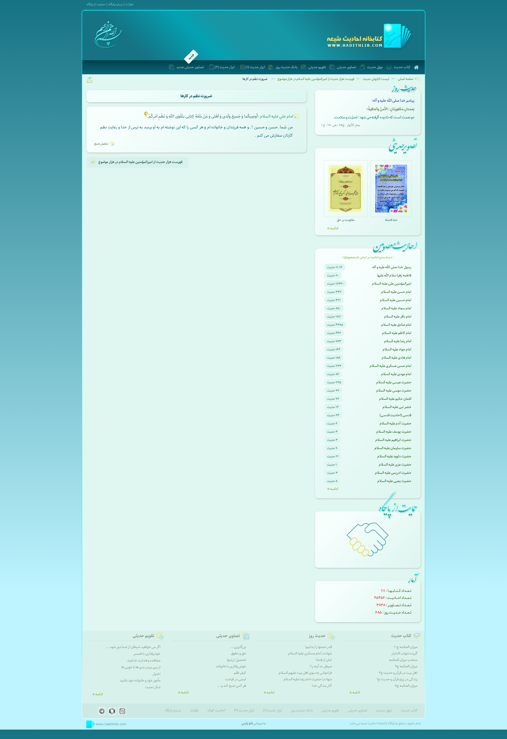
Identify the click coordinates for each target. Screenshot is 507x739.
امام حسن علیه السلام (396, 292)
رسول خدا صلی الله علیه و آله (391, 267)
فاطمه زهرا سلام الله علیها (394, 275)
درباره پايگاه (115, 4)
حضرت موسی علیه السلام (393, 390)
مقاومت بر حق (345, 219)
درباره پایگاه (173, 710)
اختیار (156, 674)
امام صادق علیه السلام (396, 324)
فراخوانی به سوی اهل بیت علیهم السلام (305, 673)
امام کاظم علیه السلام (396, 333)
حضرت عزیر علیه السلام (395, 464)
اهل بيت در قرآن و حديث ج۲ (398, 673)
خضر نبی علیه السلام (397, 407)
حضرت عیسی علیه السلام (393, 382)
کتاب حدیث (402, 67)
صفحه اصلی (405, 78)
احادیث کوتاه (216, 710)
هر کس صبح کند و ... (231, 685)
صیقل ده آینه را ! (321, 666)
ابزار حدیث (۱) (255, 67)
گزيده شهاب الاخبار (404, 653)
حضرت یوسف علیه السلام (393, 431)
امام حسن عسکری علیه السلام (390, 366)
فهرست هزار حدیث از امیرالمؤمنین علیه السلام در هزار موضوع (316, 78)
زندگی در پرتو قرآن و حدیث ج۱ (397, 679)
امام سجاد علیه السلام (396, 308)
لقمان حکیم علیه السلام (395, 399)
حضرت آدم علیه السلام (395, 423)
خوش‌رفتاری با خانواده (231, 666)
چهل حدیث (375, 67)
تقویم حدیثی (317, 67)
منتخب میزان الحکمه (403, 660)
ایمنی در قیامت (235, 679)
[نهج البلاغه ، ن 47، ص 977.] (146, 116)
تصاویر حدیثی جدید (190, 67)
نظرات (129, 4)
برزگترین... (238, 647)
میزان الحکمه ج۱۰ (406, 647)
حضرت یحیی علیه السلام (394, 481)
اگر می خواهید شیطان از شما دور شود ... (133, 647)
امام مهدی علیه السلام (396, 374)
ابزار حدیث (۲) (225, 67)
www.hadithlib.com (110, 724)
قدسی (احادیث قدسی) (395, 415)
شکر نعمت (152, 687)
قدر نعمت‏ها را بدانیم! (318, 647)
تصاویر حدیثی (346, 67)
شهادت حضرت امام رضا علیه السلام (307, 679)
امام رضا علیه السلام (397, 341)
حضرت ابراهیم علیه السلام (393, 440)
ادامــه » (332, 228)
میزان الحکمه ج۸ (406, 685)
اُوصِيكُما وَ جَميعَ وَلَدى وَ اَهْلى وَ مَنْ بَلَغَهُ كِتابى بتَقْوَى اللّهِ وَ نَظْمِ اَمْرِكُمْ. (220, 116)
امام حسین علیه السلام (395, 300)
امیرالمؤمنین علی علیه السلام (391, 283)
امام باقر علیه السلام (397, 316)
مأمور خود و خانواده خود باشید (140, 680)
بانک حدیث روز (287, 67)
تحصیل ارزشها (236, 660)
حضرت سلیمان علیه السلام (392, 448)
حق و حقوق (238, 653)
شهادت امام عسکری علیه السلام (310, 653)
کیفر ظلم (240, 673)
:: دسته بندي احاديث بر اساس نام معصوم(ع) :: (367, 257)
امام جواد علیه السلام (397, 349)
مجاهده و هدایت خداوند (143, 660)
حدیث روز (317, 636)
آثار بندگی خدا (322, 685)
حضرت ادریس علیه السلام (393, 473)
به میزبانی (253, 723)
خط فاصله (391, 219)
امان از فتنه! (324, 660)
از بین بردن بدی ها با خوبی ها (140, 667)
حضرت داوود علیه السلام (394, 456)
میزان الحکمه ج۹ (406, 666)
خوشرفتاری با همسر (146, 653)
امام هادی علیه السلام (396, 357)
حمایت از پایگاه (96, 4)
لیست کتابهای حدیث (376, 78)
